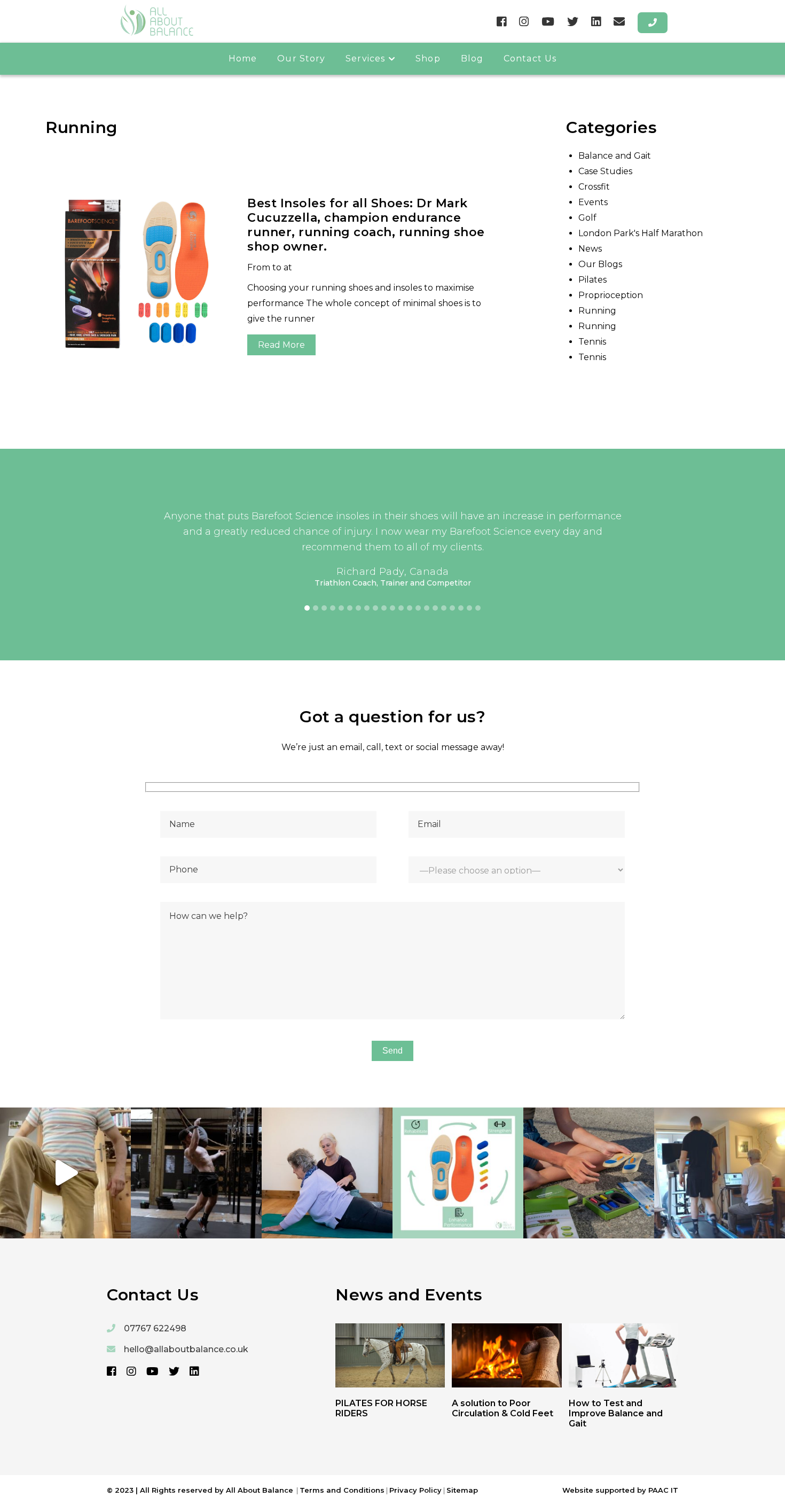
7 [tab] (358, 608)
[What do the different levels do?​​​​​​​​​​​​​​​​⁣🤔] (588, 1173)
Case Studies (605, 171)
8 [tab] (367, 608)
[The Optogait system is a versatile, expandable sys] (719, 1173)
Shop (427, 58)
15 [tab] (426, 608)
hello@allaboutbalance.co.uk (186, 1349)
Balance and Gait (614, 156)
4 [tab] (332, 608)
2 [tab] (315, 608)
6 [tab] (349, 608)
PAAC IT (663, 1490)
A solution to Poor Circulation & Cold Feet (502, 1408)
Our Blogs (600, 264)
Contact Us (530, 58)
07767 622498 (155, 1328)
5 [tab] (341, 608)
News (590, 249)
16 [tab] (435, 608)
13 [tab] (409, 608)
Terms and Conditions (342, 1490)
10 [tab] (384, 608)
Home (243, 58)
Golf (587, 218)
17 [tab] (443, 608)
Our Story (301, 58)
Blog (472, 58)
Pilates (592, 280)
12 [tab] (401, 608)
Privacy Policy (415, 1490)
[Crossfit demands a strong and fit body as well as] (196, 1173)
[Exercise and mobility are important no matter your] (327, 1173)
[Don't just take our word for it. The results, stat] (457, 1173)
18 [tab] (452, 608)
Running (597, 311)
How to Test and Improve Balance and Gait (616, 1413)
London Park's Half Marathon (640, 233)
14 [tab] (418, 608)
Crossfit (594, 187)
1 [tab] (307, 608)
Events (593, 202)
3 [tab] (324, 608)
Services (365, 58)
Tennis (592, 342)
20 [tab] (469, 608)
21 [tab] (478, 608)
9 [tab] (375, 608)
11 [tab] (392, 608)
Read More (281, 345)
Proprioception (610, 295)
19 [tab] (461, 608)
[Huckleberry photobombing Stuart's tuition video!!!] (65, 1173)
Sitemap (462, 1490)
